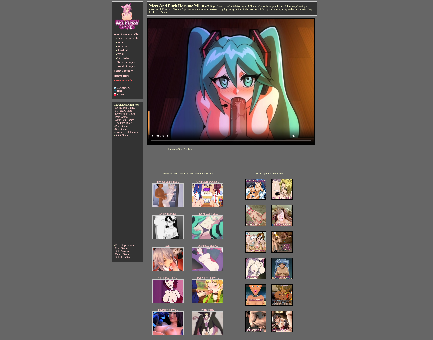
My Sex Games (123, 110)
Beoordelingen (126, 62)
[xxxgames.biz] (255, 278)
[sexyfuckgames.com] (255, 199)
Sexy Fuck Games (125, 113)
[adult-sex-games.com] (282, 251)
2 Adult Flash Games (126, 132)
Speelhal (122, 50)
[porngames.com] (255, 304)
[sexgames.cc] (255, 251)
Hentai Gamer (122, 254)
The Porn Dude (123, 122)
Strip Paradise (122, 257)
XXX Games (122, 135)
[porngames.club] (282, 331)
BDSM (121, 54)
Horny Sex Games (125, 107)
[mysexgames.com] (282, 199)
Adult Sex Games (124, 119)
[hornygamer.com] (282, 278)
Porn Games (121, 116)
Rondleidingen (126, 66)
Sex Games (121, 129)
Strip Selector (122, 251)
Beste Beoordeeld (128, 38)
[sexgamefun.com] (255, 331)
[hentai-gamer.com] (282, 304)
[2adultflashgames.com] (255, 225)
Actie (120, 42)
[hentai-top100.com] (282, 225)
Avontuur (123, 46)
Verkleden (123, 58)
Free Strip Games (124, 245)
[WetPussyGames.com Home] (127, 30)
